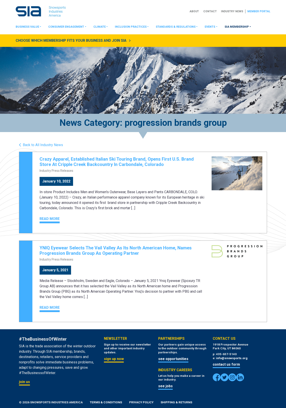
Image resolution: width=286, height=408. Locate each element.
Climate (99, 26)
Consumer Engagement (66, 26)
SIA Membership (237, 26)
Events (210, 26)
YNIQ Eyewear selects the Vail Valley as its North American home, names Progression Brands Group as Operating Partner (116, 250)
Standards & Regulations (176, 26)
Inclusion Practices (131, 26)
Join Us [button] (24, 382)
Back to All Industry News (43, 145)
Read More (50, 219)
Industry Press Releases (56, 170)
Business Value (27, 26)
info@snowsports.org (232, 358)
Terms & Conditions (106, 402)
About (194, 11)
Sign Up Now (114, 359)
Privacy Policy (141, 402)
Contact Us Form (226, 364)
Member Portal (258, 11)
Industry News (232, 11)
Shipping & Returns (176, 402)
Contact (210, 11)
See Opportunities (173, 359)
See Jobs (165, 386)
